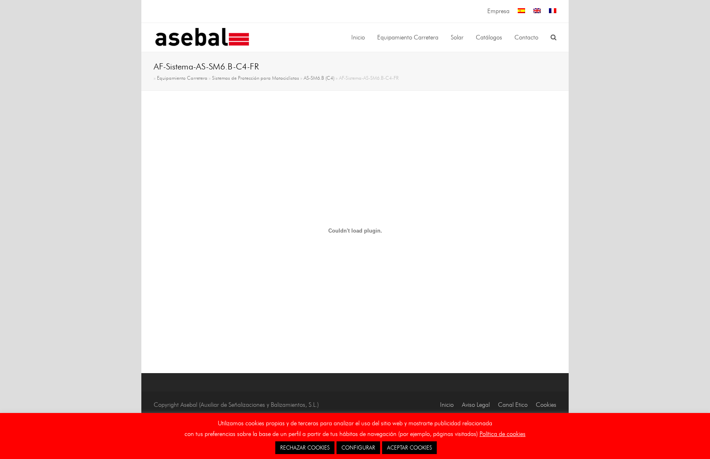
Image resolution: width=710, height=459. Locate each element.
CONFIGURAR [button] (358, 447)
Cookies (546, 404)
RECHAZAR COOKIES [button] (305, 447)
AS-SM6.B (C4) (319, 78)
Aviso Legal (476, 404)
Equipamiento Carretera (182, 78)
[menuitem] (521, 11)
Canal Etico (513, 404)
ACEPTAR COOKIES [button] (409, 447)
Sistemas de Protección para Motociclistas (255, 78)
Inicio (447, 404)
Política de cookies (502, 434)
